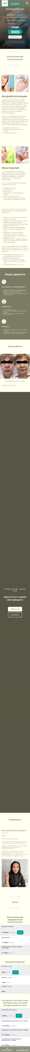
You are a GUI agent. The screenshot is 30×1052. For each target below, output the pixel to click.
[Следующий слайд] (28, 366)
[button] (22, 1049)
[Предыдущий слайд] (1, 366)
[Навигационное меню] (27, 3)
